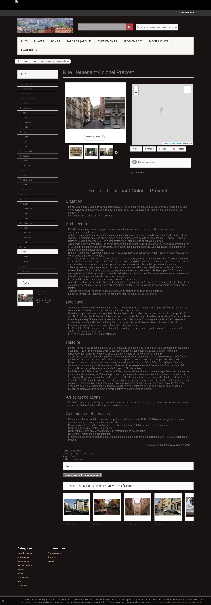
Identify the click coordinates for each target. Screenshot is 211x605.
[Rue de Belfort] (76, 507)
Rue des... (159, 524)
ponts (55, 41)
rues (24, 41)
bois (24, 113)
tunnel (25, 261)
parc (24, 141)
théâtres (26, 165)
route (24, 247)
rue (24, 252)
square (25, 156)
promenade (27, 151)
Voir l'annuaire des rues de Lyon (157, 27)
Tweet (137, 149)
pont (24, 185)
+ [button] (136, 88)
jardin (25, 137)
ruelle (25, 256)
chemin (26, 213)
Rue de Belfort (70, 524)
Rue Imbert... (99, 524)
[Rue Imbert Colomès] (107, 507)
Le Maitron (119, 359)
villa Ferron (107, 270)
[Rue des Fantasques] (168, 507)
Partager (150, 149)
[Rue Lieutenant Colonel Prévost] (76, 152)
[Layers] (187, 89)
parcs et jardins (78, 41)
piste (24, 146)
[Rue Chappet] (137, 507)
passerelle (27, 180)
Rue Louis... (191, 524)
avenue (26, 204)
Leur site (150, 402)
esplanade (27, 127)
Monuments (158, 41)
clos (24, 117)
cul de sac (27, 223)
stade (25, 161)
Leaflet (165, 143)
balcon (25, 103)
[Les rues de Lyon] (45, 25)
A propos (52, 557)
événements (107, 41)
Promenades (133, 41)
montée (26, 232)
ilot (24, 132)
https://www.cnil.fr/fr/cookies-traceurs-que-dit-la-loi (178, 602)
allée (24, 199)
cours (25, 218)
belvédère (27, 108)
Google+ (164, 149)
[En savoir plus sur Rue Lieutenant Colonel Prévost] (25, 298)
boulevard (27, 208)
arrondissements (28, 84)
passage (26, 237)
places (39, 41)
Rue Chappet (130, 524)
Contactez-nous (186, 12)
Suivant (116, 152)
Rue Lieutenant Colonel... (43, 292)
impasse (26, 228)
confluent (26, 122)
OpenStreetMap (177, 143)
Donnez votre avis (146, 162)
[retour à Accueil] (18, 61)
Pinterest (179, 149)
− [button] (136, 93)
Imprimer (139, 172)
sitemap (51, 561)
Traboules (29, 50)
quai (24, 242)
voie (24, 266)
